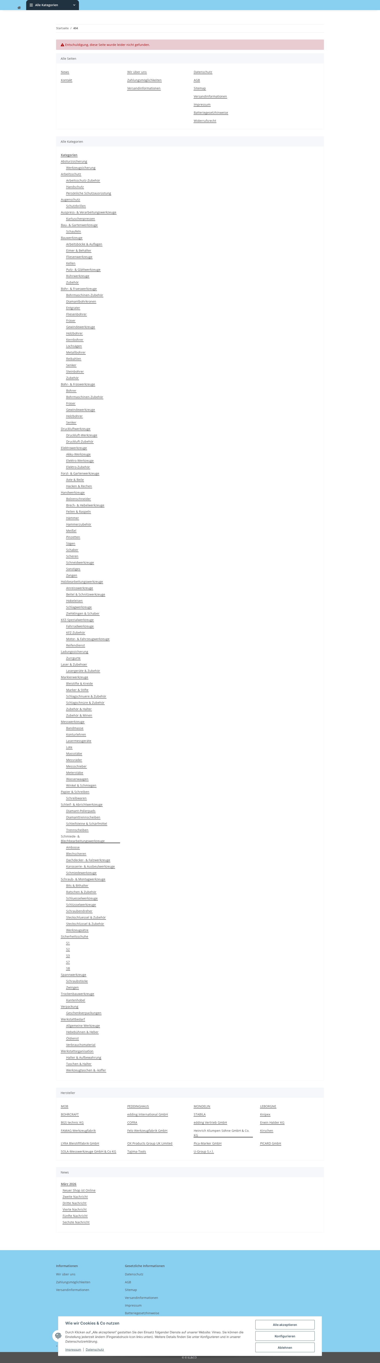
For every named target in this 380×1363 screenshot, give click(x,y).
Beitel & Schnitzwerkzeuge (85, 594)
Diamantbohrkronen (81, 301)
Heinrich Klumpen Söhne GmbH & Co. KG (221, 1132)
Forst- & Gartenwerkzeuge (80, 473)
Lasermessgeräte (78, 741)
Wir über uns (137, 72)
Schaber (72, 550)
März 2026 (68, 1184)
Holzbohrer (74, 333)
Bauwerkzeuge (71, 238)
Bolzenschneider (78, 499)
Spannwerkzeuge (73, 975)
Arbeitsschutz (71, 174)
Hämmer (72, 518)
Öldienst (72, 1038)
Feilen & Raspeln (78, 511)
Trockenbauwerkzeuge (77, 994)
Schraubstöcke (77, 981)
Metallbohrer (76, 352)
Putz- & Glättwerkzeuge (83, 269)
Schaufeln (73, 231)
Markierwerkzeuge (74, 677)
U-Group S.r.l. (204, 1151)
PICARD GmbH (270, 1143)
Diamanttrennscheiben (83, 817)
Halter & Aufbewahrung (83, 1057)
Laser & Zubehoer (74, 664)
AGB (197, 80)
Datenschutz (95, 1349)
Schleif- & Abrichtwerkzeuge (81, 804)
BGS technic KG (72, 1122)
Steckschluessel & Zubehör (86, 917)
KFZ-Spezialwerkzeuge (77, 620)
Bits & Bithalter (77, 885)
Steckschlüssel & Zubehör (85, 924)
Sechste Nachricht (76, 1222)
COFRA (132, 1122)
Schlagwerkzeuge (79, 607)
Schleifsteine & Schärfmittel (86, 823)
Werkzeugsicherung (80, 168)
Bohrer (71, 390)
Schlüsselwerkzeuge (81, 905)
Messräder (74, 760)
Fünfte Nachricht (75, 1216)
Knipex (265, 1114)
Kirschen (266, 1130)
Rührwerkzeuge (77, 276)
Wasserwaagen (77, 779)
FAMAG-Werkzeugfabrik (78, 1130)
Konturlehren (76, 734)
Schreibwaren (76, 798)
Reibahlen (73, 359)
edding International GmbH (147, 1114)
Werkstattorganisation (77, 1051)
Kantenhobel (75, 1000)
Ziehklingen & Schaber (82, 613)
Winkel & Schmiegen (81, 785)
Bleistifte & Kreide (79, 683)
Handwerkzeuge (73, 492)
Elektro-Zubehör (78, 467)
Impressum (73, 1349)
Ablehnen (285, 1347)
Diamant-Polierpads (80, 811)
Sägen (70, 543)
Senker (71, 365)
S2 (68, 949)
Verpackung (69, 1006)
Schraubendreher (79, 911)
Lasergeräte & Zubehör (83, 671)
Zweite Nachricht (75, 1197)
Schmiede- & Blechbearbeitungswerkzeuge (83, 838)
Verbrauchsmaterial (80, 1045)
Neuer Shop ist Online (79, 1190)
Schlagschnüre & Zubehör (85, 702)
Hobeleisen (74, 601)
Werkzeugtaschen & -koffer (86, 1070)
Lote (69, 747)
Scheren (72, 556)
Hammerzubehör (78, 524)
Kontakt (66, 80)
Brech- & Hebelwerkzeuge (85, 505)
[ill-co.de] (19, 7)
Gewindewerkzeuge (80, 327)
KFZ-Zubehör (75, 632)
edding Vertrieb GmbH (210, 1122)
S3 (68, 955)
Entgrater (73, 308)
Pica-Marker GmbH (207, 1143)
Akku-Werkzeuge (78, 454)
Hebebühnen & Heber (82, 1032)
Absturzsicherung (74, 161)
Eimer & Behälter (78, 250)
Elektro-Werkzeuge (80, 461)
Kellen (70, 263)
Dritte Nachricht (74, 1203)
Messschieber (76, 766)
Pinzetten (73, 537)
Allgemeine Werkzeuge (83, 1026)
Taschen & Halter (78, 1064)
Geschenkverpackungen (83, 1013)
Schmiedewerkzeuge (81, 873)
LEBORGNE (268, 1106)
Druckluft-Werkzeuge (81, 435)
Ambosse (73, 847)
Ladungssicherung (74, 652)
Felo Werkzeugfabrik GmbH (147, 1130)
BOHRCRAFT (70, 1114)
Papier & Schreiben (75, 792)
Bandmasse (74, 728)
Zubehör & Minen (79, 715)
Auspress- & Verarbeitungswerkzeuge (88, 212)
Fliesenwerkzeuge (79, 257)
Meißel (71, 531)
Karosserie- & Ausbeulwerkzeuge (90, 866)
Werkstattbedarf (73, 1019)
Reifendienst (75, 645)
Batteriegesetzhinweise (211, 112)
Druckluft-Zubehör (79, 441)
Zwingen (72, 987)
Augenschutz (70, 199)
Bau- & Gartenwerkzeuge (79, 225)
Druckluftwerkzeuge (75, 429)
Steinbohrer (75, 371)
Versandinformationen (144, 88)
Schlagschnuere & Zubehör (86, 696)
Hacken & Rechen (79, 486)
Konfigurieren (285, 1336)
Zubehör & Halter (79, 709)
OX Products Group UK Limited (149, 1143)
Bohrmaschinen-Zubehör (84, 295)
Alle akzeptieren (285, 1325)
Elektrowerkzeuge (74, 448)
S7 (68, 962)
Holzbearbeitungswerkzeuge (82, 582)
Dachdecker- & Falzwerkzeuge (88, 860)
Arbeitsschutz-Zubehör (83, 180)
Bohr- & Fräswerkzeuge (78, 384)
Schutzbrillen (76, 206)
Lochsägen (74, 346)
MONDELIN (202, 1106)
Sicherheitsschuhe (74, 936)
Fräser (70, 320)
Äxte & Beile (75, 480)
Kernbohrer (74, 340)
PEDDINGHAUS (138, 1106)
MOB (64, 1106)
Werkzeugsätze (77, 930)
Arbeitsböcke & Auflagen (84, 244)
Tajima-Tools (136, 1151)
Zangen (71, 575)
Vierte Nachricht (75, 1209)
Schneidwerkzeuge (80, 562)
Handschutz (75, 187)
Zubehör (72, 282)
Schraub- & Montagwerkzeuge (83, 879)
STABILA (200, 1114)
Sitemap (200, 88)
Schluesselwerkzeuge (82, 898)
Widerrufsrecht (205, 121)
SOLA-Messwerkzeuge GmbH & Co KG (88, 1151)
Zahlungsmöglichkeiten (144, 80)
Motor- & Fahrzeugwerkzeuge (88, 639)
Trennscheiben (77, 830)
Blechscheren (76, 854)
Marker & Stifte (77, 690)
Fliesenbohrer (76, 314)
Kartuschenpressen (80, 219)
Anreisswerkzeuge (79, 588)
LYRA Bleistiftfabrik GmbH (80, 1143)
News (65, 72)
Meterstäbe (74, 773)
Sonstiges (73, 569)
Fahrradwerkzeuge (80, 626)
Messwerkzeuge (72, 722)
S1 (68, 943)
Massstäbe (74, 753)
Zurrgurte (73, 658)
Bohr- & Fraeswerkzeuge (79, 289)
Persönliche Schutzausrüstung (88, 193)
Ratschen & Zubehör (81, 892)
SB (68, 968)
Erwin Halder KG (272, 1122)
